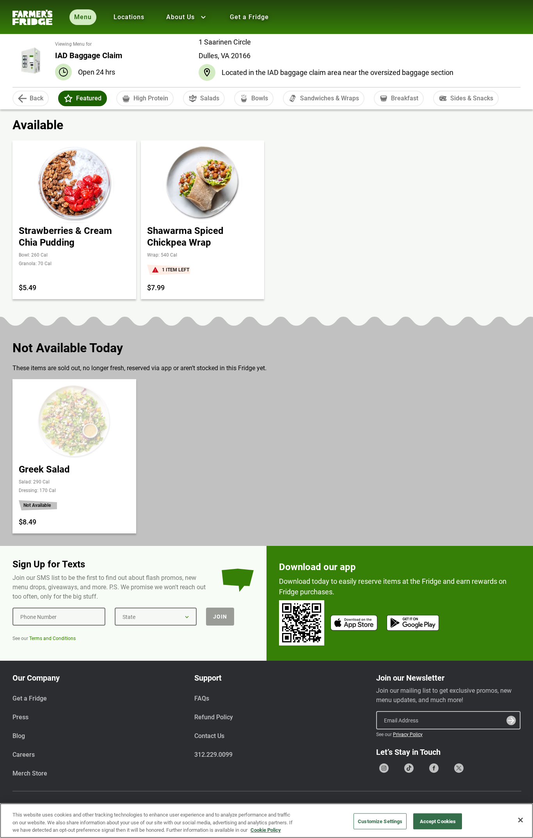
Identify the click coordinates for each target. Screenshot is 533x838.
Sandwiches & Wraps (329, 98)
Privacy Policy (408, 734)
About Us (180, 17)
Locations (129, 17)
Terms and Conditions (52, 638)
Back (36, 98)
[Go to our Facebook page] (434, 768)
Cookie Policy (266, 830)
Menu (83, 17)
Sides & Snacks (471, 98)
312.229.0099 (213, 754)
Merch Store (29, 773)
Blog (18, 736)
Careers (23, 754)
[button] (68, 98)
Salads (209, 98)
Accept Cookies (438, 821)
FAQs (201, 698)
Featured (88, 98)
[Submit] (511, 720)
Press (20, 717)
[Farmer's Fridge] (32, 17)
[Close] (520, 820)
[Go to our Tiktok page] (409, 768)
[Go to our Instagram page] (384, 768)
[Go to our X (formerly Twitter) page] (459, 768)
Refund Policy (213, 717)
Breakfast (404, 98)
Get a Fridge (249, 17)
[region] (266, 820)
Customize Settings (380, 821)
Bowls (259, 98)
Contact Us (209, 736)
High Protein (150, 98)
